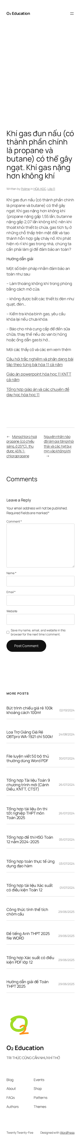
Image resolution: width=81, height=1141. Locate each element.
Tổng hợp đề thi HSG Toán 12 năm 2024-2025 (29, 839)
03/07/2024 (67, 863)
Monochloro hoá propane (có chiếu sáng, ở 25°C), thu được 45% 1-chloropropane (21, 446)
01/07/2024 (67, 888)
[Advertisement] (40, 76)
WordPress (67, 1132)
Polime (25, 189)
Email (11, 592)
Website (11, 611)
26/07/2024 (67, 785)
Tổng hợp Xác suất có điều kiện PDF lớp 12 (30, 959)
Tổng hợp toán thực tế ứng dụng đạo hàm (30, 863)
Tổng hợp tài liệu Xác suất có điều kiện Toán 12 (29, 887)
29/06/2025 (66, 912)
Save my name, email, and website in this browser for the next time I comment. (38, 632)
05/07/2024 (67, 839)
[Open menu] (72, 13)
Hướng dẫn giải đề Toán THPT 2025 (27, 984)
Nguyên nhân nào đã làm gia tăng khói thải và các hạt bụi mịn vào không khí (59, 444)
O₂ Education (18, 13)
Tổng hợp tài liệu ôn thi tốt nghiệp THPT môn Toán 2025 (26, 813)
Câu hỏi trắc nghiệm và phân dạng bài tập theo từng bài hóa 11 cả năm (39, 361)
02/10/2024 (67, 710)
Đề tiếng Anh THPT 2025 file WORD (28, 935)
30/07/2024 (67, 758)
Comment (14, 521)
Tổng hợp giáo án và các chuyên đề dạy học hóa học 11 (37, 392)
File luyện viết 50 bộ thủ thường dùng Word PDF (27, 758)
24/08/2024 (67, 734)
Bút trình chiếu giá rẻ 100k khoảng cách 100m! (29, 710)
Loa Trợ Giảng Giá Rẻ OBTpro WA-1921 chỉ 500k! (29, 734)
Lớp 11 (51, 189)
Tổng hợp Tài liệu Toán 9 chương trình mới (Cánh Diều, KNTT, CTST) (28, 784)
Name (11, 573)
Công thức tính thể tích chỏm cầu (27, 911)
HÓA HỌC (39, 189)
